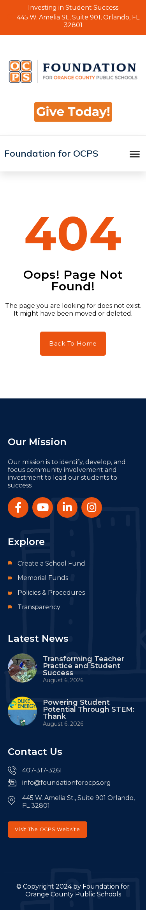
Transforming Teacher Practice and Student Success (83, 666)
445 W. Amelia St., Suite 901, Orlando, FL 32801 (77, 21)
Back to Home (73, 343)
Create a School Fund (51, 563)
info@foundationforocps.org (66, 782)
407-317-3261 (42, 770)
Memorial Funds (43, 578)
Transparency (39, 607)
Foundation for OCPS (51, 153)
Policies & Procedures (51, 592)
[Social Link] (18, 507)
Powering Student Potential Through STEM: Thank (89, 709)
